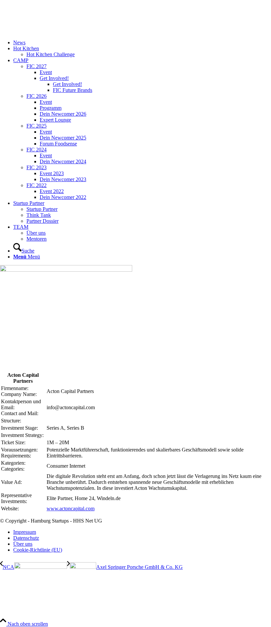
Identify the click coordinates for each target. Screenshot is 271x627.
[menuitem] (142, 43)
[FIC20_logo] (49, 31)
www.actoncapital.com (71, 508)
